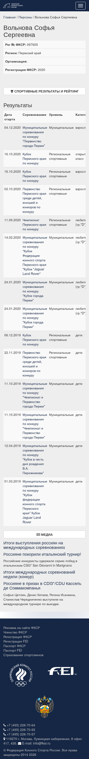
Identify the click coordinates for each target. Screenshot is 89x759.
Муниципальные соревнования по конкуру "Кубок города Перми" (35, 291)
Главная (9, 17)
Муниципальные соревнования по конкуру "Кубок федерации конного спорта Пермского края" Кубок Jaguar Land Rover (35, 501)
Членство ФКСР (15, 632)
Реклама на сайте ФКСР (21, 627)
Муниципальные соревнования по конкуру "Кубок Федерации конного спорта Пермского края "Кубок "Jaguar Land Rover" (35, 255)
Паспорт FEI (12, 650)
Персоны (25, 17)
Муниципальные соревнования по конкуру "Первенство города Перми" (35, 136)
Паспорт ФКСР (14, 645)
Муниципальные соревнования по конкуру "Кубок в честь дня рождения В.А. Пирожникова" (35, 459)
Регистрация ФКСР (17, 636)
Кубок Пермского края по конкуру (34, 158)
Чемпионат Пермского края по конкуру (34, 224)
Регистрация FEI (15, 641)
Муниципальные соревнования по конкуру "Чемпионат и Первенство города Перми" (35, 394)
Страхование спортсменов (23, 654)
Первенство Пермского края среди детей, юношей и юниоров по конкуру (34, 200)
